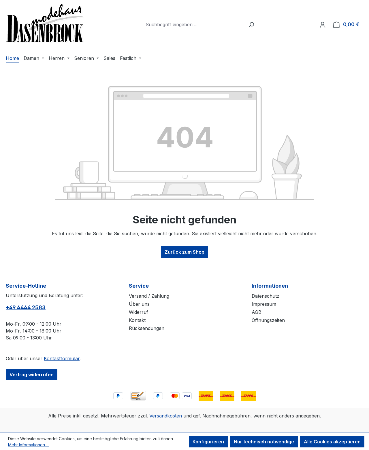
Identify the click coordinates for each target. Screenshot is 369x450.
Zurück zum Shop (184, 252)
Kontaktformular (62, 358)
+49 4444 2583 (26, 307)
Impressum (264, 304)
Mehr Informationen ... (28, 444)
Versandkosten (165, 416)
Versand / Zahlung (149, 296)
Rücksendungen (146, 328)
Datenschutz (265, 296)
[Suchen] (251, 24)
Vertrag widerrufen (32, 374)
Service (139, 286)
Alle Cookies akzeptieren (332, 442)
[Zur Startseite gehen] (45, 23)
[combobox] (194, 24)
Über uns (139, 304)
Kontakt (137, 320)
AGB (256, 312)
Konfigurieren (208, 442)
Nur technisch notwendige (264, 442)
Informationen (270, 286)
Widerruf (138, 312)
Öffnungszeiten (268, 320)
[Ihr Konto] (323, 24)
